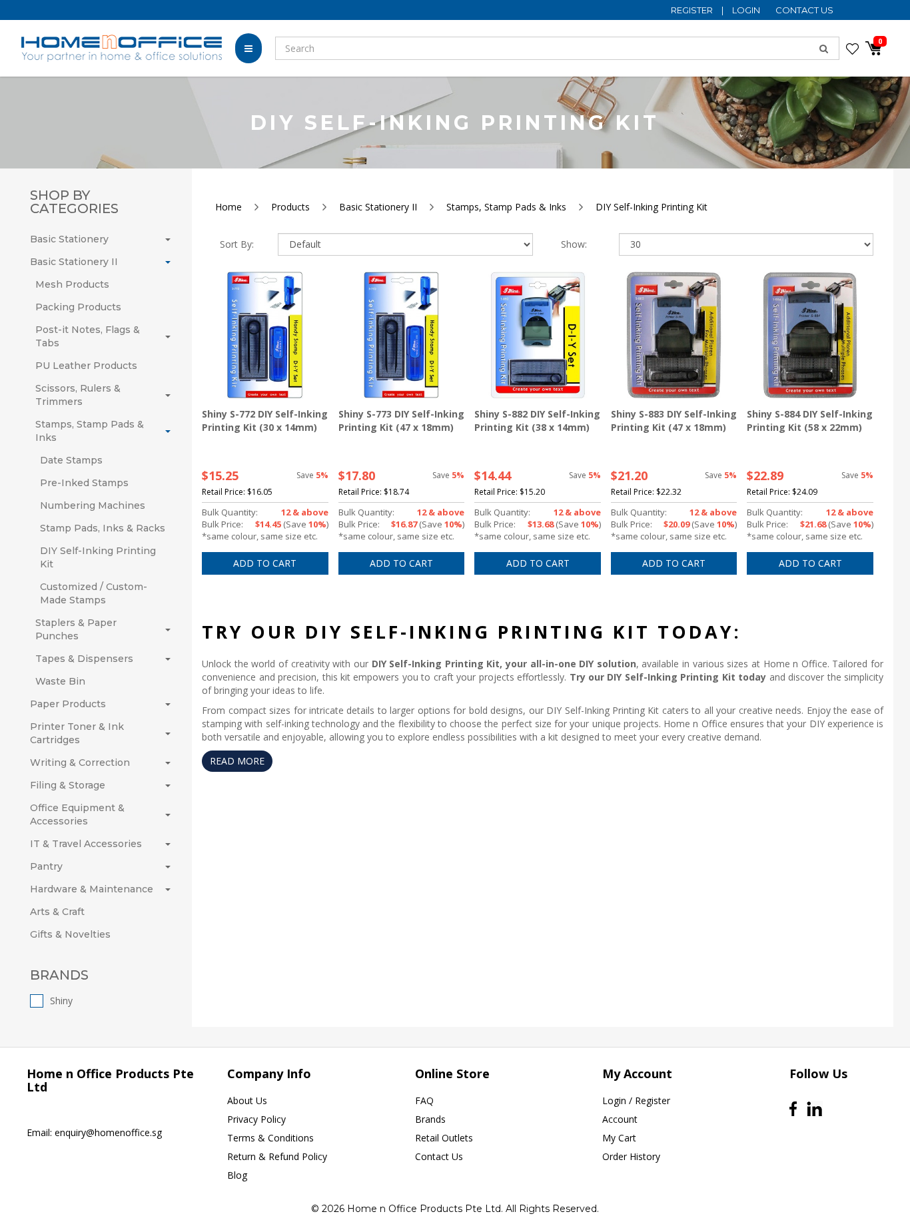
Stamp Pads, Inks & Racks (102, 528)
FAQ (424, 1100)
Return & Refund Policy (277, 1156)
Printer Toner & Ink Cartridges (77, 733)
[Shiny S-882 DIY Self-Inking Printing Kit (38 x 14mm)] (537, 335)
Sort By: (237, 244)
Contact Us (804, 10)
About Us (247, 1100)
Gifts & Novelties (70, 934)
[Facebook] (793, 1108)
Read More (237, 761)
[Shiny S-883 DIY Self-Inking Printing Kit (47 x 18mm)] (674, 335)
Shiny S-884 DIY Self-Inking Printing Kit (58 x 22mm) (810, 421)
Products (290, 206)
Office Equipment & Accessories (77, 814)
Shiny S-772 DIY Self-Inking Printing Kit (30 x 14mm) (265, 421)
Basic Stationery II (74, 262)
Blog (237, 1175)
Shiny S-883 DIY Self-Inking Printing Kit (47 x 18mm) (674, 421)
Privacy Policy (256, 1119)
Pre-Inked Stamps (84, 483)
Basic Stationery (69, 239)
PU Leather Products (86, 366)
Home (228, 206)
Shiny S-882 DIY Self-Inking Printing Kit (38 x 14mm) (537, 421)
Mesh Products (72, 284)
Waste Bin (60, 681)
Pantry (46, 866)
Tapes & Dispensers (84, 659)
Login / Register (636, 1100)
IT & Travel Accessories (86, 844)
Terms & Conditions (270, 1137)
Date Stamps (71, 460)
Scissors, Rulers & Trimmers (78, 395)
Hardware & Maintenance (91, 889)
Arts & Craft (57, 912)
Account (620, 1119)
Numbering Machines (92, 505)
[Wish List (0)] (852, 48)
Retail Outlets (444, 1137)
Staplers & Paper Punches (76, 629)
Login (747, 10)
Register (693, 10)
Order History (631, 1156)
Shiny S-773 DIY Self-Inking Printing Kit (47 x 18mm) (401, 421)
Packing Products (78, 307)
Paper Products (68, 704)
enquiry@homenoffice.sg (108, 1132)
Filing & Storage (67, 785)
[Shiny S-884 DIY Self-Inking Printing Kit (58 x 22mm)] (810, 335)
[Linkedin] (814, 1109)
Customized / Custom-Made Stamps (93, 593)
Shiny (61, 1000)
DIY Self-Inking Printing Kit (98, 557)
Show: (574, 244)
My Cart (619, 1137)
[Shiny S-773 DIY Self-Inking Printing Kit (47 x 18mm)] (401, 335)
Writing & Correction (80, 762)
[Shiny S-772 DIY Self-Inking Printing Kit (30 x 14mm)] (265, 335)
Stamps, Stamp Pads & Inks (89, 431)
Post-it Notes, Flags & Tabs (87, 336)
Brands (430, 1119)
